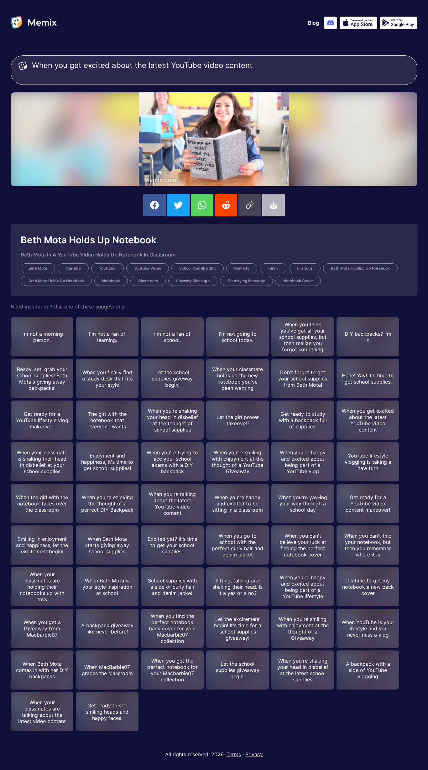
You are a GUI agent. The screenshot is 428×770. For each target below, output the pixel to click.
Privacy (254, 754)
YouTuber (107, 268)
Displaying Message (246, 280)
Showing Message (193, 280)
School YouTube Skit (197, 268)
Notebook (111, 280)
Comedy (241, 268)
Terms (234, 754)
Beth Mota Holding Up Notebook (360, 268)
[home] (34, 23)
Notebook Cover (298, 280)
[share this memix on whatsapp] (202, 205)
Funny (273, 268)
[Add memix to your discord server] (330, 23)
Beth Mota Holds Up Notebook (56, 280)
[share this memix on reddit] (226, 205)
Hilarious (305, 268)
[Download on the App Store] (358, 23)
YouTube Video (147, 268)
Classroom (148, 280)
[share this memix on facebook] (154, 205)
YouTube (73, 268)
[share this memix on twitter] (178, 205)
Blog (313, 23)
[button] (249, 205)
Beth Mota (38, 268)
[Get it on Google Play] (398, 23)
